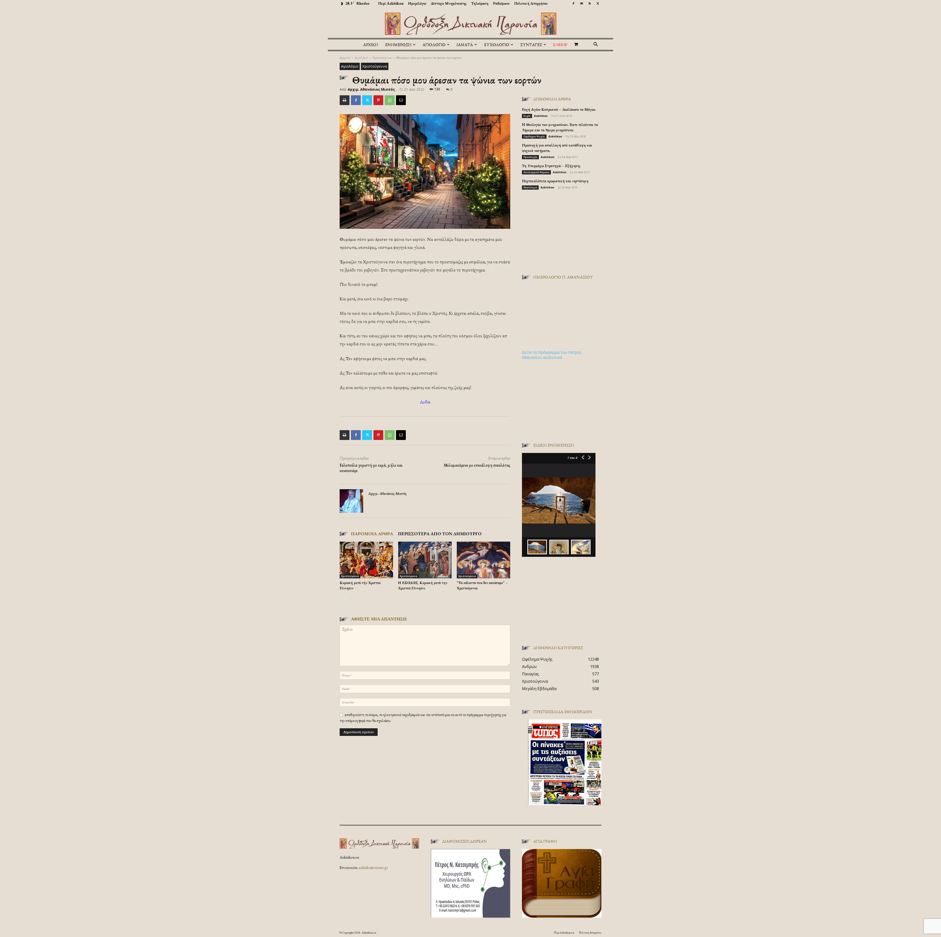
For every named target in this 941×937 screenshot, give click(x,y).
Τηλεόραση (479, 3)
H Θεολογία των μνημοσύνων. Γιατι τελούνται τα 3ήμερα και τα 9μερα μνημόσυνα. (560, 127)
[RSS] (589, 3)
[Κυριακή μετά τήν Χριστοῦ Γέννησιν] (366, 560)
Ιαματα (465, 44)
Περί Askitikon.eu (564, 933)
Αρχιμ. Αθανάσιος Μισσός (371, 89)
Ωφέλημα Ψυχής (534, 136)
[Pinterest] (378, 100)
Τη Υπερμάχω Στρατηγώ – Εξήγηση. (551, 165)
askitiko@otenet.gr (373, 867)
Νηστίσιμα (530, 187)
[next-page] (350, 598)
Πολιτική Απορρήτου (530, 3)
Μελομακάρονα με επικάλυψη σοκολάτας (477, 465)
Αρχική (370, 44)
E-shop (560, 44)
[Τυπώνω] (344, 100)
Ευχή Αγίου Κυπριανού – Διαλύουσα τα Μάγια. (559, 109)
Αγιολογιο (434, 44)
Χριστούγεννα (382, 57)
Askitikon (541, 116)
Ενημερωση (398, 44)
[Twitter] (597, 3)
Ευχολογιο (496, 44)
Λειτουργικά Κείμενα (536, 172)
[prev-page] (343, 598)
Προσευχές (530, 157)
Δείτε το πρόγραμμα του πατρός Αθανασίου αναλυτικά (552, 355)
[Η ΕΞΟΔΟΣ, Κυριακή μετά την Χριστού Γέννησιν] (425, 560)
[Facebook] (573, 3)
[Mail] (581, 3)
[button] (595, 45)
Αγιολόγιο (361, 57)
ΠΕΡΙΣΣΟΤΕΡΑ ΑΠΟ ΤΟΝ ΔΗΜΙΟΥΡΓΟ (440, 533)
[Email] (401, 100)
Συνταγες (531, 44)
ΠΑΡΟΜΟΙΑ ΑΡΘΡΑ (372, 533)
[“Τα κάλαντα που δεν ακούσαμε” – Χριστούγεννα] (483, 560)
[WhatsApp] (390, 100)
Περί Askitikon (390, 3)
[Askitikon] (470, 24)
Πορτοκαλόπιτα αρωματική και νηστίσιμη (555, 180)
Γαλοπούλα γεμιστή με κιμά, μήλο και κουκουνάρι (371, 467)
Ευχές (527, 116)
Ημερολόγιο (417, 3)
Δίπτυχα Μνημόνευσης (449, 3)
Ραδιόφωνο (501, 3)
